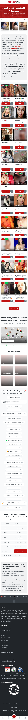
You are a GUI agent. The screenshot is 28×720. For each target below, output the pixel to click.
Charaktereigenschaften (6, 630)
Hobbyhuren (14, 48)
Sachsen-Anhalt (19, 596)
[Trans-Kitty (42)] (18, 329)
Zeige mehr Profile (14, 308)
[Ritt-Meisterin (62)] (20, 331)
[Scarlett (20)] (6, 328)
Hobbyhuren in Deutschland (7, 650)
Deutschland (4, 611)
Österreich (9, 611)
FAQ (7, 704)
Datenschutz (24, 704)
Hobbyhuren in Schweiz (6, 655)
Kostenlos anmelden (7, 341)
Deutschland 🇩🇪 (12, 596)
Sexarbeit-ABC (4, 640)
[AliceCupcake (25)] (16, 333)
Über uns (11, 704)
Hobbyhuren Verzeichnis (6, 628)
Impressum (14, 707)
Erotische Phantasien (6, 673)
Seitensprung (18, 46)
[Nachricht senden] (11, 103)
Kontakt (3, 704)
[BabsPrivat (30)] (10, 332)
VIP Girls (3, 635)
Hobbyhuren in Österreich (7, 652)
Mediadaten (17, 704)
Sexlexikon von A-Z (5, 637)
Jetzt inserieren (4, 645)
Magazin (3, 642)
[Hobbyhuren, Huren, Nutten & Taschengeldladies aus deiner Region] (14, 2)
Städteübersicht (4, 647)
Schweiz (18, 611)
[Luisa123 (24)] (7, 334)
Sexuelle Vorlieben (5, 633)
